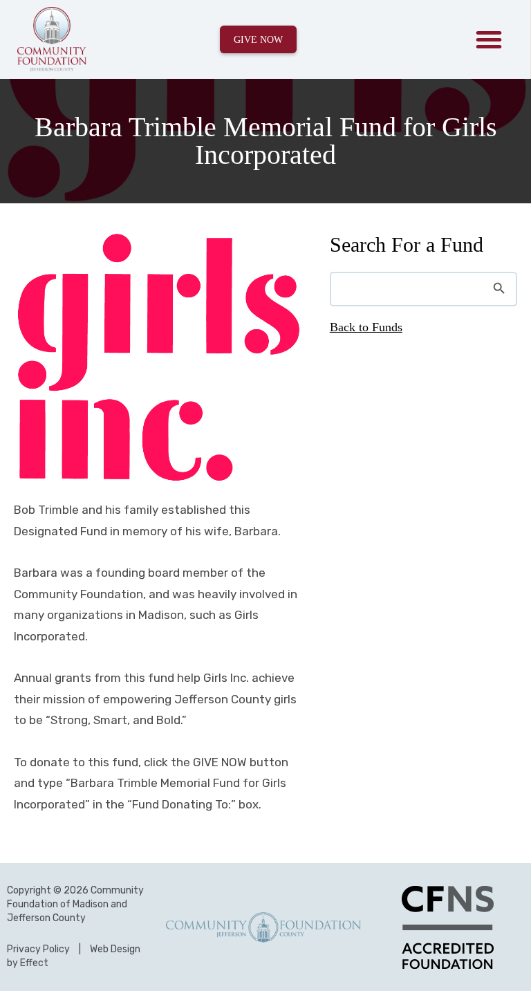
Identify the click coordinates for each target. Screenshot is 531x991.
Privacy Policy (38, 949)
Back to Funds (366, 327)
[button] (489, 39)
